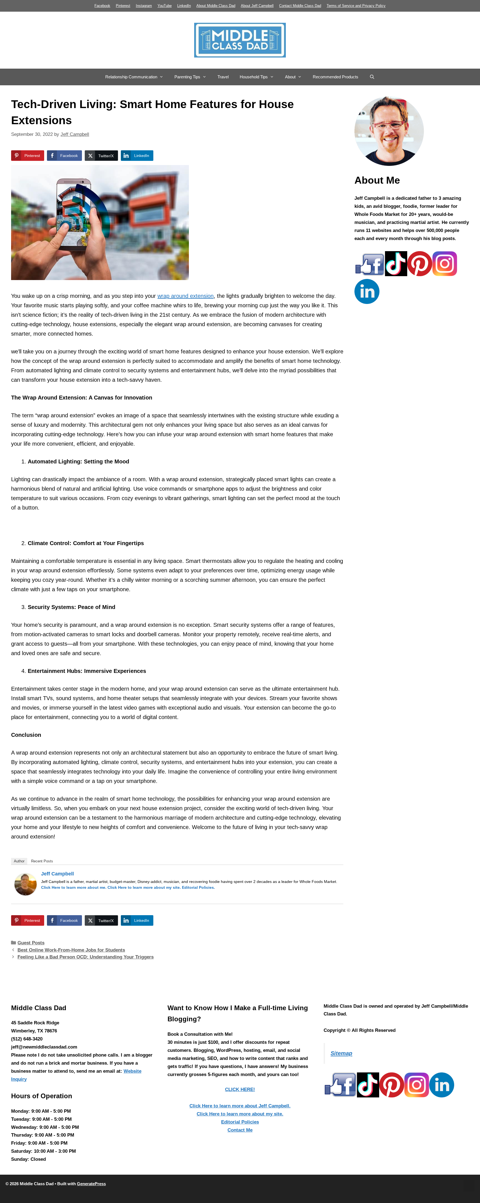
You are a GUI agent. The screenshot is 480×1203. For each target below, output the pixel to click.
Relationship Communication (131, 76)
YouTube (165, 6)
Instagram (144, 6)
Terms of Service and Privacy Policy (356, 6)
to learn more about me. (73, 887)
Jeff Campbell (57, 874)
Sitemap (341, 1053)
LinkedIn (184, 6)
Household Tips (254, 76)
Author (19, 861)
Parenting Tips (187, 76)
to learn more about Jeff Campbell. (240, 1106)
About (290, 76)
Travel (223, 76)
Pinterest (123, 6)
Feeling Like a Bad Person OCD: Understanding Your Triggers (86, 957)
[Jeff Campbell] (25, 893)
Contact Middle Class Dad (300, 6)
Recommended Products (335, 76)
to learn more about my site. (144, 887)
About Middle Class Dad (215, 6)
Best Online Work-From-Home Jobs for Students (71, 950)
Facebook (102, 6)
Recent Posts (42, 861)
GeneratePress (91, 1183)
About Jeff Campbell (257, 6)
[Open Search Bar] (372, 77)
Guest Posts (31, 942)
